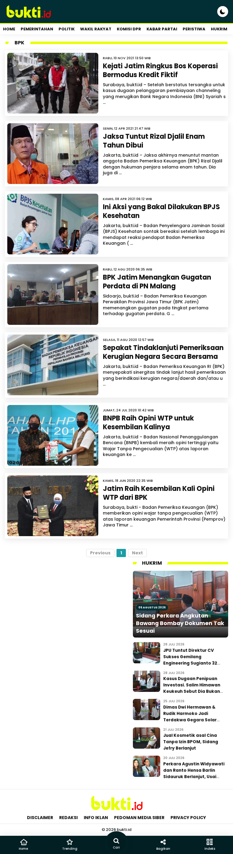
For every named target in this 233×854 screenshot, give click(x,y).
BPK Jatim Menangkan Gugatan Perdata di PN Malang (157, 282)
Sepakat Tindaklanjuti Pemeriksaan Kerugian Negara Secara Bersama (163, 352)
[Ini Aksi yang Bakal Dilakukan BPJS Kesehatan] (52, 224)
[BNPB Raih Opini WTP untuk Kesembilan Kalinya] (52, 435)
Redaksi (68, 818)
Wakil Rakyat (95, 29)
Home (9, 29)
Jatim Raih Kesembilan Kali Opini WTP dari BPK (158, 493)
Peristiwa (194, 29)
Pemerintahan (37, 29)
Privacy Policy (188, 818)
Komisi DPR (129, 29)
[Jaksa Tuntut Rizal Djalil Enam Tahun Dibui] (52, 153)
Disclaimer (40, 818)
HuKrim (219, 29)
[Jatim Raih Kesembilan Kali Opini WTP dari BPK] (52, 505)
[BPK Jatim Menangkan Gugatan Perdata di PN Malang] (52, 294)
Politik (67, 29)
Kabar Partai (162, 29)
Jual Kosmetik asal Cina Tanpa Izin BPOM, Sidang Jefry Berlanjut (190, 742)
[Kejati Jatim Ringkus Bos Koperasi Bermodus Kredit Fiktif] (52, 83)
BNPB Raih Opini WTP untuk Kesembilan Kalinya (148, 422)
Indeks (209, 848)
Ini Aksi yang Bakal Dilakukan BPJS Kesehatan (161, 211)
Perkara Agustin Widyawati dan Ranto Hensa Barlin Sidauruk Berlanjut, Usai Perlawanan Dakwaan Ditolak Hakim (194, 776)
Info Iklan (96, 818)
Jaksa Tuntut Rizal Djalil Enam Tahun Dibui (154, 141)
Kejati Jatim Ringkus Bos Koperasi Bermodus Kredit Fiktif (160, 70)
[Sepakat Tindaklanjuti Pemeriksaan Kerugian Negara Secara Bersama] (52, 365)
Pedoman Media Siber (139, 818)
